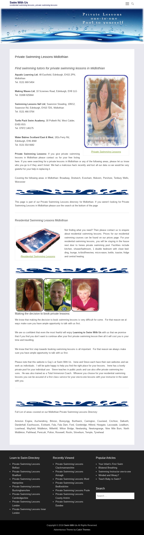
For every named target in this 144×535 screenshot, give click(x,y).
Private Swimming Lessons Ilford (72, 479)
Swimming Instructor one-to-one (115, 471)
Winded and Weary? (109, 475)
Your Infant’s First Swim (111, 464)
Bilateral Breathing (108, 467)
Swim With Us (19, 2)
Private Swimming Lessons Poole (72, 490)
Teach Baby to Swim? (110, 479)
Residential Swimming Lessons (38, 256)
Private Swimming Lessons (106, 151)
